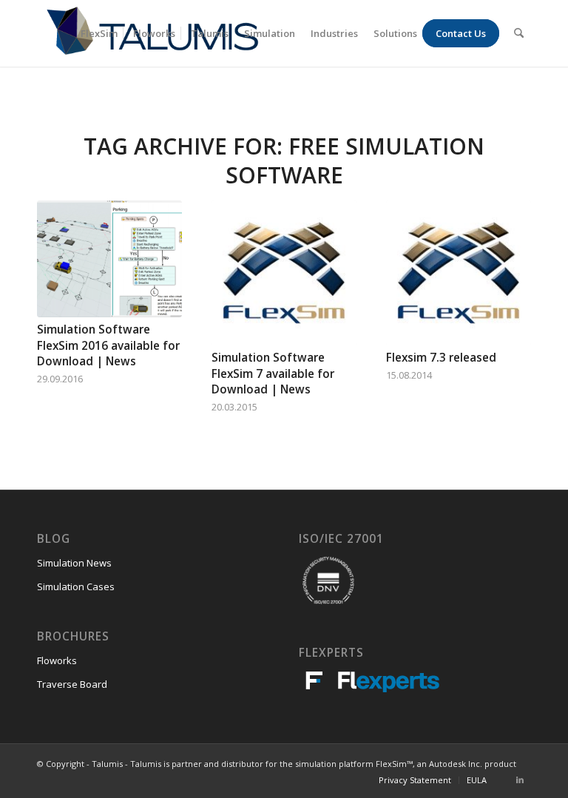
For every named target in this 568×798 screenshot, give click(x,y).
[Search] (519, 33)
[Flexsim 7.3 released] (458, 272)
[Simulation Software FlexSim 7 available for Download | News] (284, 272)
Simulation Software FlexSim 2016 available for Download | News (108, 345)
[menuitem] (99, 33)
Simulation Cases (76, 586)
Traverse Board (72, 684)
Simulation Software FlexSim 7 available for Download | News (273, 373)
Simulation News (74, 562)
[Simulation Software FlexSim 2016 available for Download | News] (109, 258)
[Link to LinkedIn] (520, 779)
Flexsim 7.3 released (441, 357)
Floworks (57, 660)
